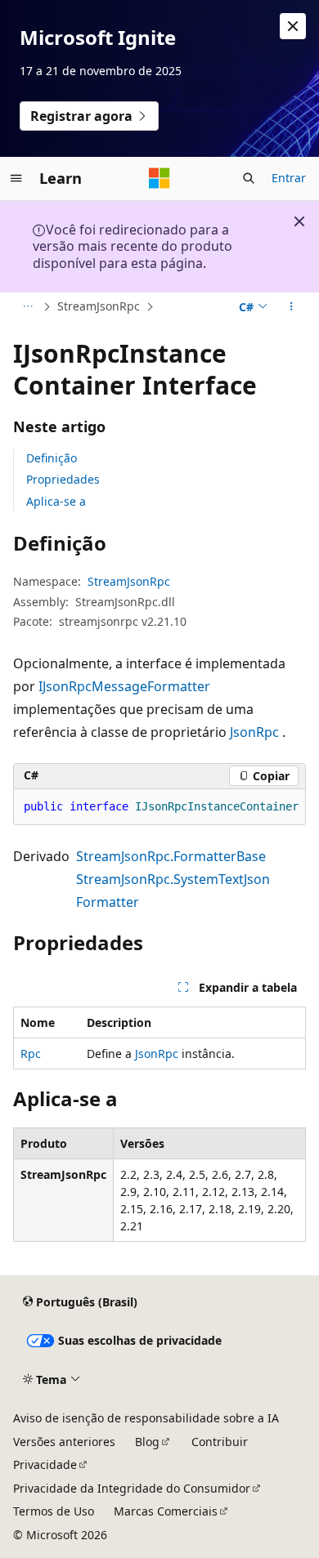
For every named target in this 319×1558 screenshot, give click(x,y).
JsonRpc (254, 732)
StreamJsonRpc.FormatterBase (171, 856)
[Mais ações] (291, 307)
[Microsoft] (159, 178)
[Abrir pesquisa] (248, 178)
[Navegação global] (16, 178)
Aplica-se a (56, 501)
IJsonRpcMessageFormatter (124, 686)
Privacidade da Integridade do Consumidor (131, 1488)
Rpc (30, 1053)
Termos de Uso (53, 1511)
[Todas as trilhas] (27, 307)
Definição (51, 458)
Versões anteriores (64, 1441)
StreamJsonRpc (98, 306)
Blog (147, 1441)
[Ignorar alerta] (293, 26)
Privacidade (45, 1464)
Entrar (289, 177)
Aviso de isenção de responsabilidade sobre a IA (146, 1418)
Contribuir (219, 1441)
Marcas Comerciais (166, 1511)
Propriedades (63, 479)
